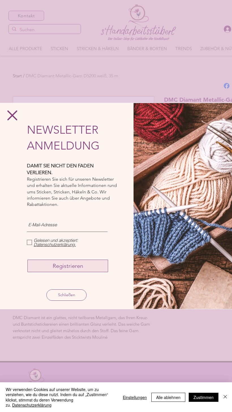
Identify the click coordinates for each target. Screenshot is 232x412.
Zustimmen (204, 397)
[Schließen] (225, 397)
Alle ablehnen (168, 397)
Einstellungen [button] (135, 397)
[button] (12, 115)
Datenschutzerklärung (31, 405)
